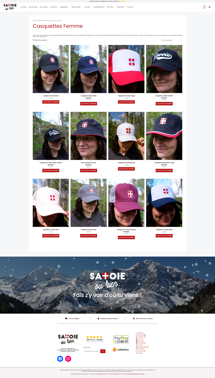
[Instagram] (68, 359)
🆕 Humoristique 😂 (142, 347)
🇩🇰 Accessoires (141, 343)
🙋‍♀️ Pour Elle (140, 341)
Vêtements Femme (43, 20)
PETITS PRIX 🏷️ (141, 349)
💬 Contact (139, 353)
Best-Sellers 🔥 (140, 337)
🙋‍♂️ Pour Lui (139, 339)
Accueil (35, 20)
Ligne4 (106, 374)
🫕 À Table (139, 345)
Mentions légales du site (115, 374)
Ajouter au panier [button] (50, 102)
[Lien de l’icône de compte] (209, 7)
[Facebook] (60, 359)
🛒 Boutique (140, 333)
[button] (58, 7)
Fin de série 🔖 (140, 351)
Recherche (86, 347)
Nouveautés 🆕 (140, 335)
